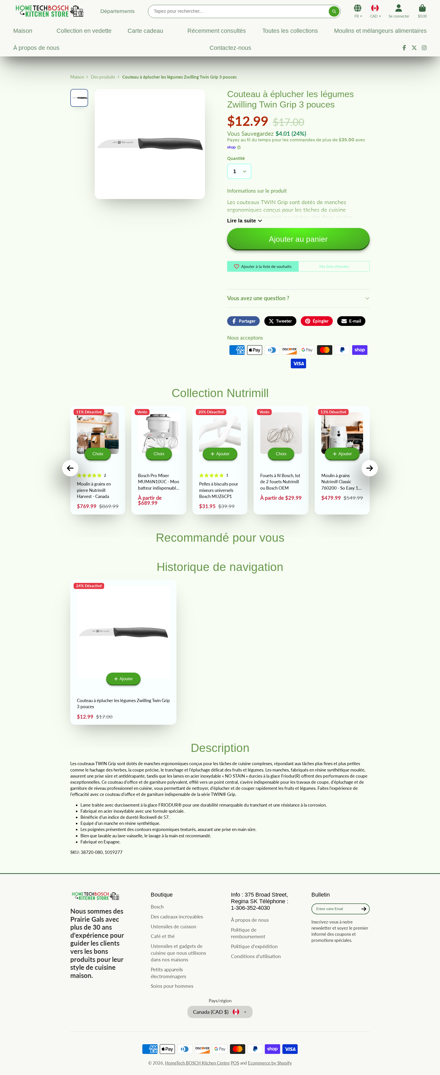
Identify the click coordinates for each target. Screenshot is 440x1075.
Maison (22, 30)
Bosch (157, 907)
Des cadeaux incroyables (177, 916)
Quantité (236, 158)
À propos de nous (36, 47)
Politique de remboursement (248, 933)
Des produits (103, 77)
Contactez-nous (230, 47)
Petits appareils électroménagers (168, 972)
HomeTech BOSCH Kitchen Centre (197, 1063)
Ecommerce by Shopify (270, 1063)
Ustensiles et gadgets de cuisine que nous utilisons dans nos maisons (178, 952)
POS (235, 1063)
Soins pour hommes (172, 986)
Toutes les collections (290, 30)
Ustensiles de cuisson (173, 926)
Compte (399, 11)
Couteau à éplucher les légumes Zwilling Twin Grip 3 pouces (123, 652)
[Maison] (49, 11)
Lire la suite (241, 220)
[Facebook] (404, 48)
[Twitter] (414, 48)
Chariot (422, 11)
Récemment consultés (216, 30)
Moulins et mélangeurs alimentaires (380, 30)
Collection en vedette (84, 30)
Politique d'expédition (254, 946)
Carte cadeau (145, 30)
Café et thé (163, 936)
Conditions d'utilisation (256, 956)
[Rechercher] (334, 11)
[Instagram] (424, 48)
